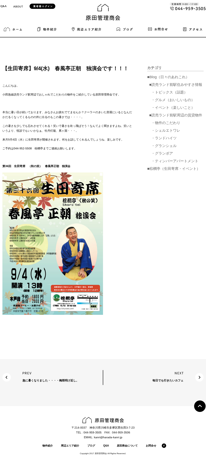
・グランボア (162, 153)
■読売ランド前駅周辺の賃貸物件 (175, 115)
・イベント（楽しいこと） (173, 108)
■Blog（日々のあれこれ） (168, 77)
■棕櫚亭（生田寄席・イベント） (173, 169)
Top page (200, 406)
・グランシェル (164, 146)
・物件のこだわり (165, 123)
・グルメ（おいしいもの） (173, 100)
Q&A (106, 445)
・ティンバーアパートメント (174, 161)
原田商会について (127, 445)
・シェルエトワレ (165, 130)
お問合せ (151, 445)
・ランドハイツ (164, 138)
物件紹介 (47, 445)
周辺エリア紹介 (70, 445)
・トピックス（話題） (169, 92)
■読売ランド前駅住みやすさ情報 (175, 85)
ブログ (91, 445)
